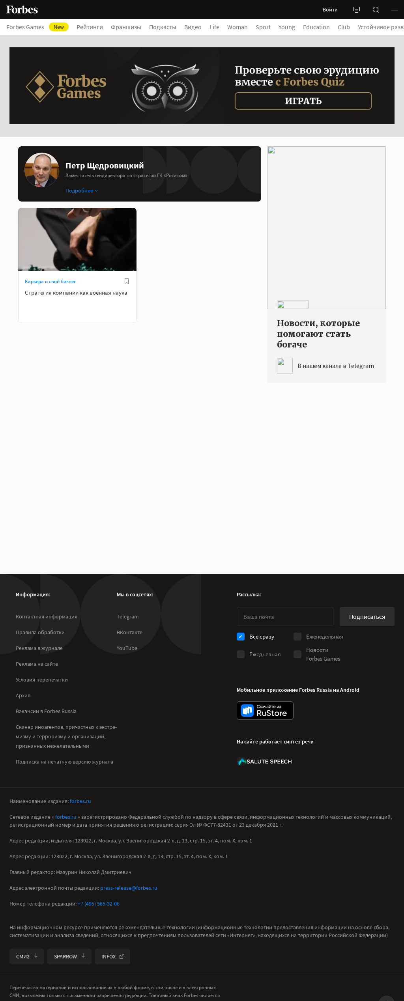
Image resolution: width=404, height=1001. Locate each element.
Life (214, 27)
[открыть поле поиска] (375, 9)
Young (287, 27)
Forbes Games (35, 27)
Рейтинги (90, 27)
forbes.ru (80, 801)
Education (316, 27)
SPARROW (65, 956)
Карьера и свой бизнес (50, 281)
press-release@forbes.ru (128, 887)
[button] (394, 9)
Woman (237, 27)
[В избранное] (126, 281)
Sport (263, 27)
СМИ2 (23, 956)
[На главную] (22, 9)
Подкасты (162, 27)
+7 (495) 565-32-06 (99, 903)
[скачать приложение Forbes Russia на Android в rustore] (265, 710)
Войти (330, 9)
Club (344, 27)
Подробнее (79, 190)
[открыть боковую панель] (356, 9)
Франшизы (126, 27)
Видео (193, 27)
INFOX (108, 956)
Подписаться (367, 616)
